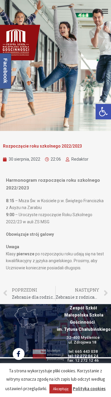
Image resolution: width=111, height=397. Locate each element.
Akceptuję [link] (60, 388)
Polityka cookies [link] (89, 388)
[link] (103, 111)
